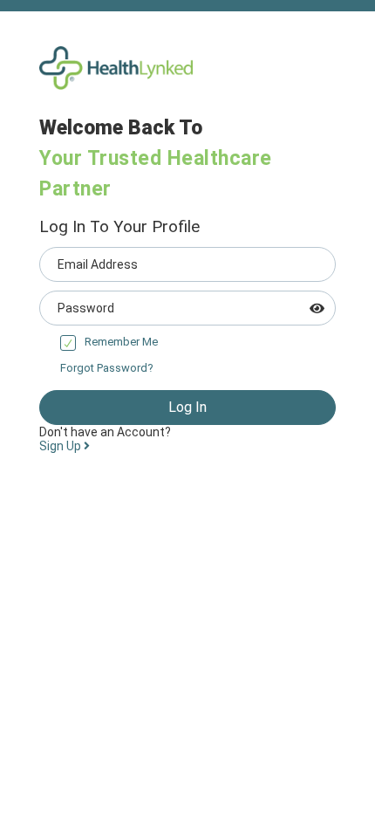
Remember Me (121, 341)
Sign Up (61, 446)
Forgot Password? (106, 367)
